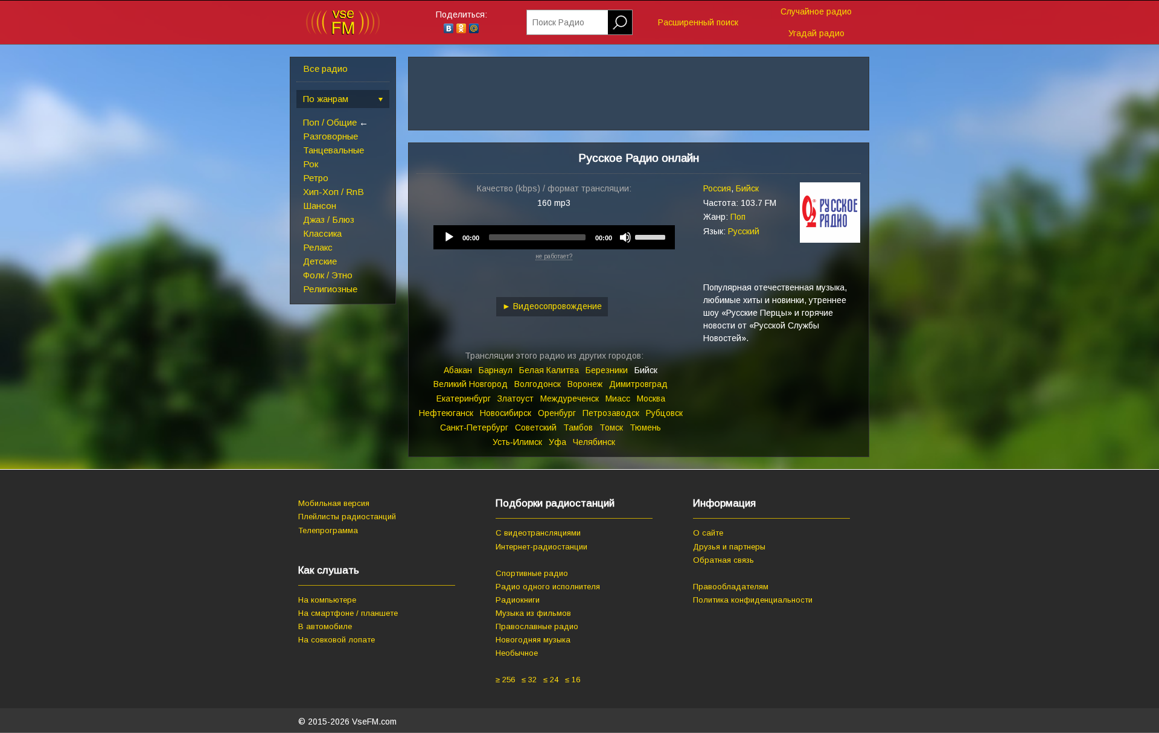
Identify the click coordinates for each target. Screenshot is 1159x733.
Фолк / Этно (328, 275)
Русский (743, 231)
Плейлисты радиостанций (347, 516)
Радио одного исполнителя (548, 586)
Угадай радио (816, 33)
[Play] (449, 237)
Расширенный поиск (698, 22)
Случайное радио (816, 11)
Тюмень (645, 427)
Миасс (617, 398)
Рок (310, 164)
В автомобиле (325, 626)
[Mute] (625, 237)
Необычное (517, 653)
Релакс (318, 247)
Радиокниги (518, 599)
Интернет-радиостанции (541, 546)
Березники (607, 370)
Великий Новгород (470, 384)
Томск (611, 427)
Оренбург (557, 413)
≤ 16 (572, 679)
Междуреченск (569, 398)
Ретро (315, 178)
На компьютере (327, 599)
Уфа (557, 442)
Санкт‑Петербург (474, 427)
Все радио (325, 68)
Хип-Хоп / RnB (333, 192)
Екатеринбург (463, 398)
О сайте (708, 532)
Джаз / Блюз (328, 219)
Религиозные (330, 289)
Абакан (458, 370)
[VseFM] (343, 32)
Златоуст (515, 398)
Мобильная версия (333, 503)
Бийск (747, 188)
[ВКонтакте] (448, 28)
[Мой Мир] (474, 28)
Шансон (319, 205)
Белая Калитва (549, 370)
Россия (717, 188)
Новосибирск (505, 413)
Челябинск (594, 442)
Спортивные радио (532, 573)
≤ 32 (529, 679)
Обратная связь (723, 560)
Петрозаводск (611, 413)
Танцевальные (333, 150)
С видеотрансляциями (538, 532)
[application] (554, 237)
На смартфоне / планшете (348, 613)
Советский (536, 427)
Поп (738, 217)
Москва (651, 398)
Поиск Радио (558, 22)
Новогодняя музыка (533, 639)
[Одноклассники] (461, 28)
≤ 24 (550, 679)
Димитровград (638, 384)
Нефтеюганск (446, 413)
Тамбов (578, 427)
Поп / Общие (330, 122)
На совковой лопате (336, 639)
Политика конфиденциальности (753, 599)
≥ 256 (505, 679)
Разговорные (330, 136)
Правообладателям (730, 586)
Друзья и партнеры (729, 546)
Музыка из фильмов (533, 613)
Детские (320, 261)
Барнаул (495, 370)
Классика (322, 233)
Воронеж (584, 384)
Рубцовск (664, 413)
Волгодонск (537, 384)
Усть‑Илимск (517, 442)
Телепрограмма (328, 530)
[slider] (652, 236)
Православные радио (537, 626)
